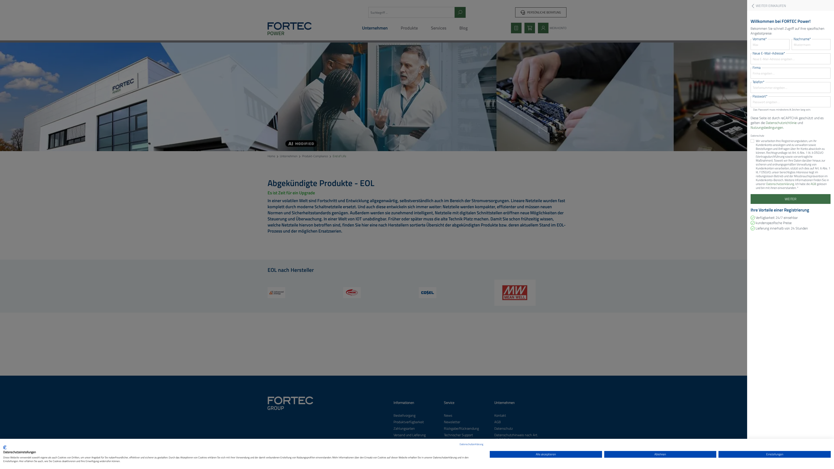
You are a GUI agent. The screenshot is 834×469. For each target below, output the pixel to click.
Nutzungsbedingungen (767, 127)
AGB (813, 184)
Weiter (790, 198)
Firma (757, 67)
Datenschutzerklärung (471, 444)
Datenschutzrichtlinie (781, 122)
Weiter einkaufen (770, 5)
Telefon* (758, 81)
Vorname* (760, 38)
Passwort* (760, 96)
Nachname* (802, 38)
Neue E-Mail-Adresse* (769, 53)
